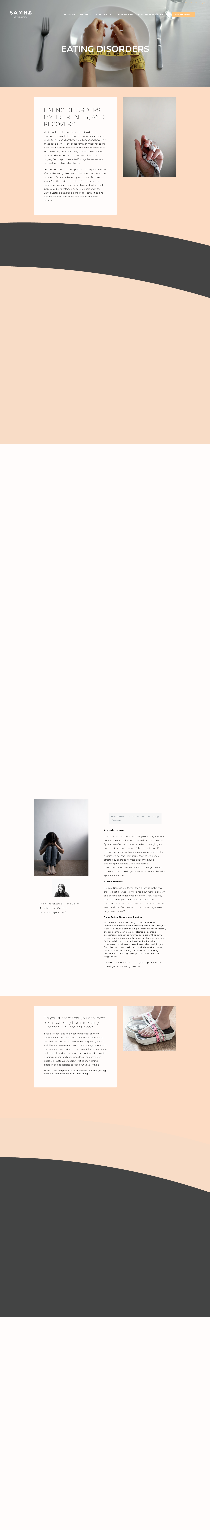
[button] (200, 14)
